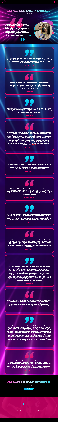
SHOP (28, 410)
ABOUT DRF (18, 410)
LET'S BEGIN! (29, 388)
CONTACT (38, 410)
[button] (56, 1)
